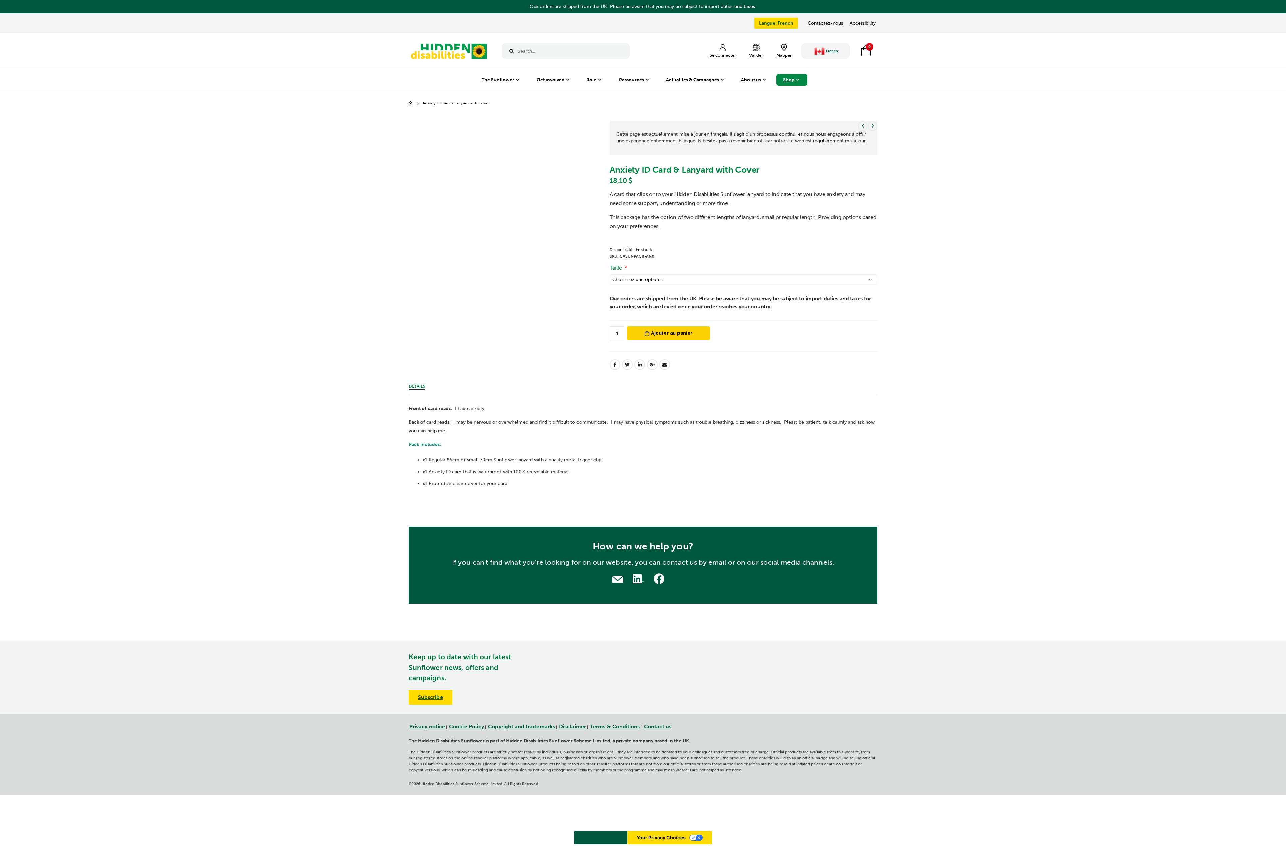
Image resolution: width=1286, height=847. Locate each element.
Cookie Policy (466, 726)
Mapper (784, 55)
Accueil (411, 103)
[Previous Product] (862, 126)
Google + (652, 364)
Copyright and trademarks (521, 726)
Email (664, 364)
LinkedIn (639, 364)
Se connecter (723, 55)
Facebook (615, 364)
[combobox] (565, 51)
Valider (756, 55)
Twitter (627, 364)
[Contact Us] (617, 578)
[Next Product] (872, 126)
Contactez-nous (825, 23)
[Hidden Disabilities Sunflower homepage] (448, 52)
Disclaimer (572, 726)
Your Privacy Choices (661, 837)
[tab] (417, 385)
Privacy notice (427, 726)
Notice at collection (601, 837)
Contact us (658, 726)
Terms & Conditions (615, 726)
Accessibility (863, 23)
